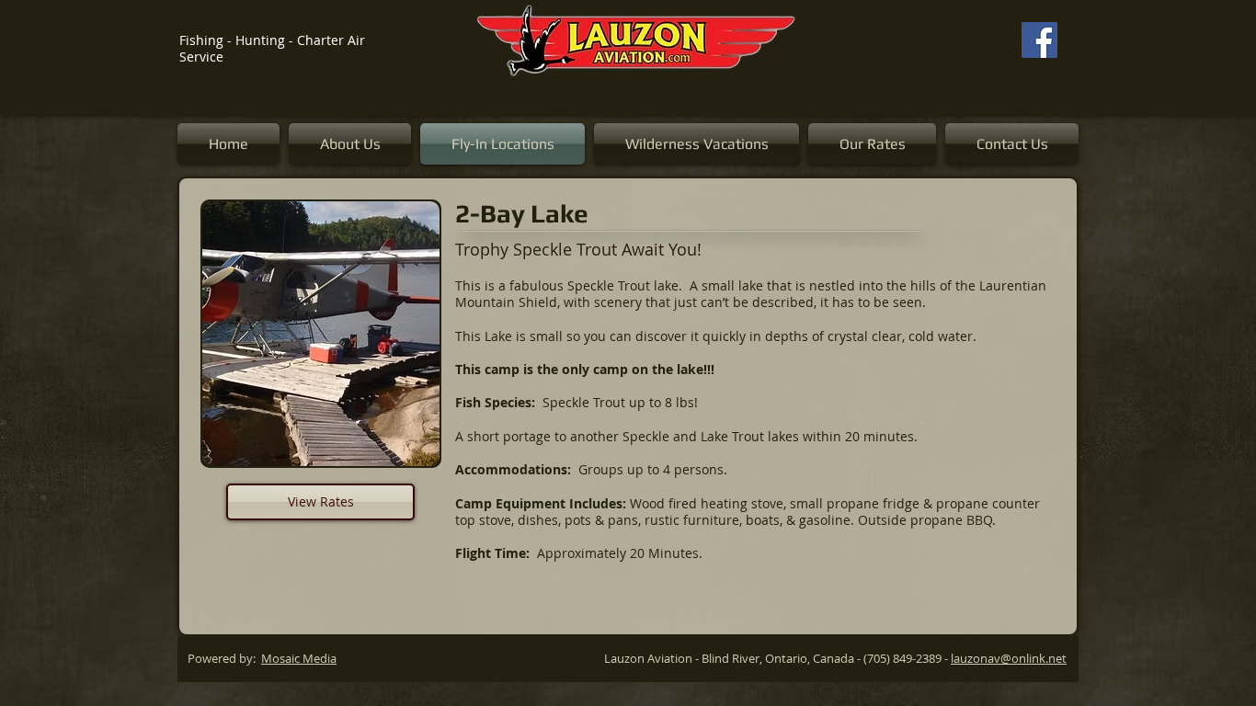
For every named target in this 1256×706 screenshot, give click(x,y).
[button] (288, 333)
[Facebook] (1039, 40)
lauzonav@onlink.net (1009, 658)
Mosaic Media (299, 658)
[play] (401, 450)
